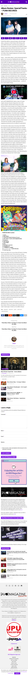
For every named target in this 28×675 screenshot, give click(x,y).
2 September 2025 (11, 395)
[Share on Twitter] (6, 38)
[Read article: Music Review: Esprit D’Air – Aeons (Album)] (14, 363)
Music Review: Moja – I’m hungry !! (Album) (16, 382)
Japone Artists (14, 667)
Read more (5, 379)
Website (2, 442)
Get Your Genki (14, 660)
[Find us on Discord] (21, 586)
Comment (3, 414)
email (14, 514)
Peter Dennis (4, 373)
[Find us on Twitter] (9, 586)
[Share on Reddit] (10, 38)
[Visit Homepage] (14, 2)
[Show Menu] (1, 2)
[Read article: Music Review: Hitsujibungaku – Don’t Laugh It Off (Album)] (3, 388)
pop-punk (6, 309)
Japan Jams (14, 666)
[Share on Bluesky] (21, 38)
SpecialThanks (5, 311)
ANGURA (14, 657)
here (21, 509)
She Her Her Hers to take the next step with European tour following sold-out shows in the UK (17, 552)
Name (2, 430)
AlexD (6, 13)
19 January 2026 (11, 373)
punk (15, 309)
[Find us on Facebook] (6, 586)
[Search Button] (26, 2)
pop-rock (11, 309)
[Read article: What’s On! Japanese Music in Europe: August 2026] (3, 576)
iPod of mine (14, 663)
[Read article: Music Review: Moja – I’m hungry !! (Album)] (3, 383)
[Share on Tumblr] (14, 38)
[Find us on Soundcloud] (18, 586)
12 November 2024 (12, 13)
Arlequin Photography (14, 658)
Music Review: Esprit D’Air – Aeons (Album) (11, 371)
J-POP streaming (14, 664)
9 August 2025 (10, 401)
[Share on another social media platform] (25, 38)
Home (2, 5)
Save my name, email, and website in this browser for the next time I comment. (14, 448)
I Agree (17, 673)
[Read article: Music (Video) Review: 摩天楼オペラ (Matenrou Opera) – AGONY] (3, 394)
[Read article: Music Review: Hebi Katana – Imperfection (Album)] (3, 399)
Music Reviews (11, 5)
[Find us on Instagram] (12, 586)
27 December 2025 (11, 383)
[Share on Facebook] (2, 38)
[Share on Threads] (17, 38)
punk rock (20, 309)
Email (2, 436)
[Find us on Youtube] (15, 586)
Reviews (5, 5)
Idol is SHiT (14, 661)
